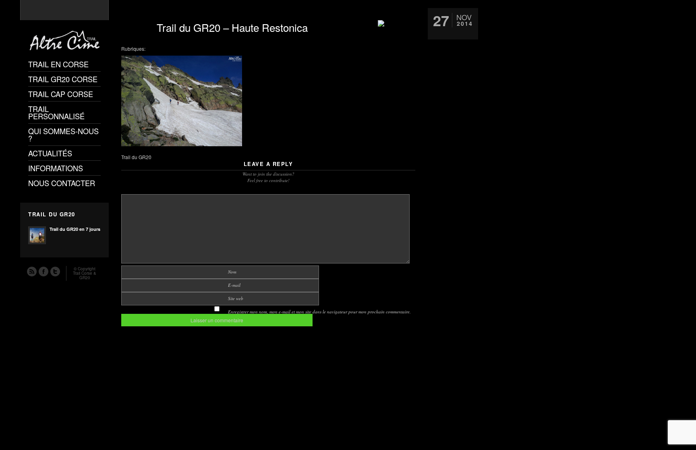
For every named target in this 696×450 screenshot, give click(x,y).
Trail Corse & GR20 (84, 275)
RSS (31, 271)
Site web (235, 298)
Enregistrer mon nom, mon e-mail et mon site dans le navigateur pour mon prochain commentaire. (319, 312)
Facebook (43, 271)
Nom (232, 272)
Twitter (55, 271)
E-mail (234, 285)
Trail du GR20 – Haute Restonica (232, 27)
